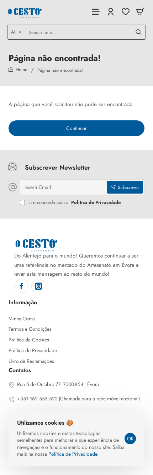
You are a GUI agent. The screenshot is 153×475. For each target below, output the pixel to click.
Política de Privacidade (72, 454)
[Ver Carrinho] (140, 11)
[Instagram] (38, 286)
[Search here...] (138, 32)
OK (130, 438)
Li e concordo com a (74, 203)
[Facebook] (21, 286)
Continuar (76, 128)
